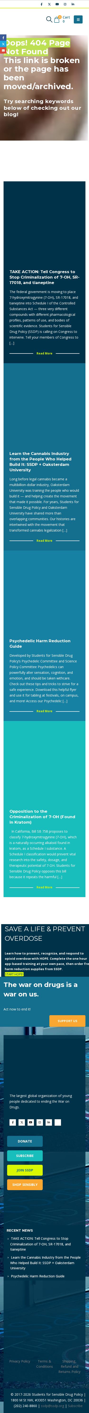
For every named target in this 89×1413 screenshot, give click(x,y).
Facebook (3, 37)
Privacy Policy (19, 1361)
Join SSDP (25, 1170)
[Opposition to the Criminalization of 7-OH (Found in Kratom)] (44, 762)
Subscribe (25, 1155)
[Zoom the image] (27, 1207)
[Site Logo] (18, 19)
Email (3, 50)
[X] (49, 4)
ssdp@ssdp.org (52, 1406)
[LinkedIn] (73, 4)
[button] (49, 19)
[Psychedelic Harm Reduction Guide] (44, 591)
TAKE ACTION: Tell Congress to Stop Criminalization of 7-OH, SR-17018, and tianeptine (40, 1243)
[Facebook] (41, 4)
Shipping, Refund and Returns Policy (69, 1366)
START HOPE (14, 974)
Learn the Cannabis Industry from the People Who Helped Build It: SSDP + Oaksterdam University (45, 1262)
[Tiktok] (80, 4)
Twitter (3, 44)
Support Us (67, 1021)
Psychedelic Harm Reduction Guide (38, 1276)
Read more (44, 353)
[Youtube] (57, 4)
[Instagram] (65, 4)
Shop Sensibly (24, 1184)
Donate (25, 1141)
